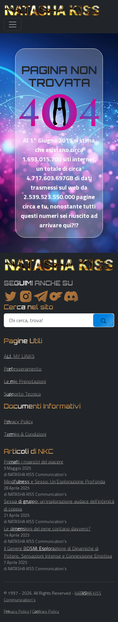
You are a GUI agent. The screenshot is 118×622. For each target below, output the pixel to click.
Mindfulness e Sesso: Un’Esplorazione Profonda (54, 481)
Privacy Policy (18, 421)
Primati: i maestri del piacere (33, 461)
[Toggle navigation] (12, 24)
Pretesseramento (23, 368)
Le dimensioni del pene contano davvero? (47, 528)
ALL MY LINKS (19, 356)
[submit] (103, 320)
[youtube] (71, 296)
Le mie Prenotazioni (25, 381)
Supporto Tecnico (22, 394)
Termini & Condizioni (25, 434)
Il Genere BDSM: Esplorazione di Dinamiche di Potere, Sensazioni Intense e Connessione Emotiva (58, 552)
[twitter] (11, 296)
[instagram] (26, 296)
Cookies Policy (45, 611)
